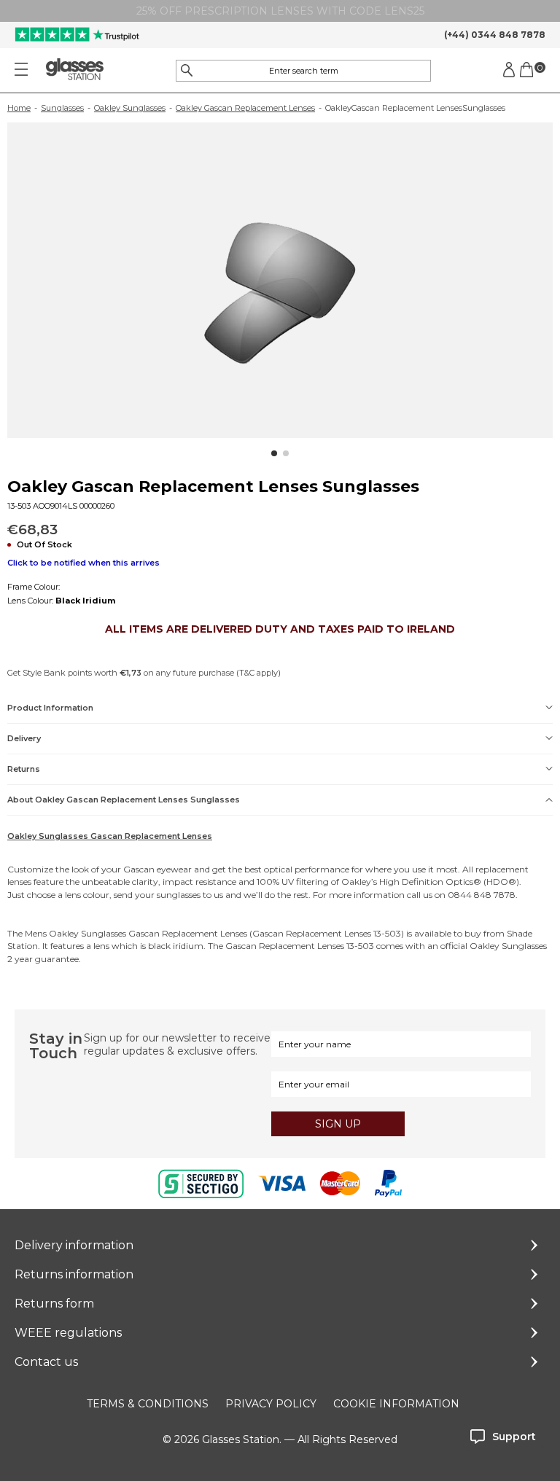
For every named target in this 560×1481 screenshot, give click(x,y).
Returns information (74, 1274)
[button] (274, 453)
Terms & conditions (148, 1403)
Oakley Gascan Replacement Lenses (245, 108)
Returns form (54, 1303)
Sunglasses (62, 108)
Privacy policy (270, 1403)
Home (19, 108)
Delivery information (74, 1245)
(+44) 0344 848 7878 (494, 34)
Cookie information (396, 1403)
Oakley (356, 881)
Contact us (46, 1362)
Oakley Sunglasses (130, 108)
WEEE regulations (68, 1333)
